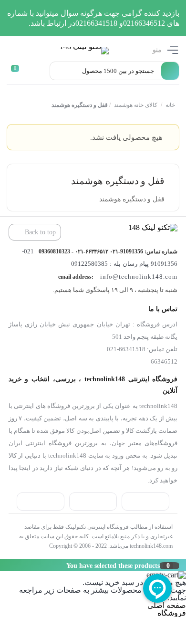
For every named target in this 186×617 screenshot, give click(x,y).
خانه (170, 105)
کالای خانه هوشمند (135, 105)
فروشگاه (171, 613)
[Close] (2, 565)
